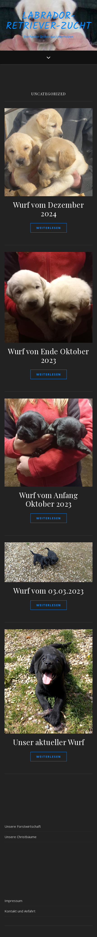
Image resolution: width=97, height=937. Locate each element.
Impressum (13, 900)
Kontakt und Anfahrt (20, 911)
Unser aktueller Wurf (48, 742)
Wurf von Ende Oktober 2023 (48, 355)
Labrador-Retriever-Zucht (48, 21)
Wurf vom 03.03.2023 (48, 590)
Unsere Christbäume (21, 836)
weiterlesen (48, 228)
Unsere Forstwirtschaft (23, 826)
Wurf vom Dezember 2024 (48, 209)
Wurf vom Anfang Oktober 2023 (48, 499)
